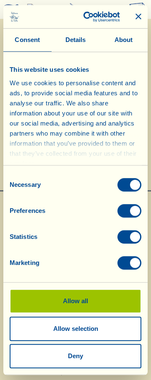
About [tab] (124, 39)
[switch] (129, 211)
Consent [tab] (27, 39)
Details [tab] (75, 39)
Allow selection (75, 328)
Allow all (75, 300)
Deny (75, 355)
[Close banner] (138, 17)
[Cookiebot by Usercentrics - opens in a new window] (88, 16)
